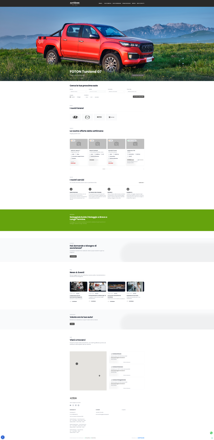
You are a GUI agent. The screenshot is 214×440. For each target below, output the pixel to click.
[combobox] (78, 91)
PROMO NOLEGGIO (126, 3)
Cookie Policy (94, 437)
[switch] (138, 160)
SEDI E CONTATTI (140, 3)
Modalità (71, 95)
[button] (99, 376)
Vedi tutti (141, 182)
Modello (90, 89)
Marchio (71, 89)
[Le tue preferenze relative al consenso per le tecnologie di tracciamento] (212, 438)
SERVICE (134, 3)
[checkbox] (84, 97)
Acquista (124, 409)
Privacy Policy (88, 437)
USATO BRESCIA (107, 3)
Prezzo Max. (129, 89)
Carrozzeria (110, 89)
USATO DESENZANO (117, 3)
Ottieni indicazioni (126, 362)
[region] (107, 154)
